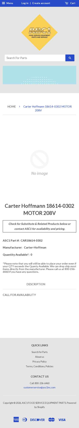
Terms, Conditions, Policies (39, 366)
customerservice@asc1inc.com (39, 387)
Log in (24, 3)
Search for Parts (40, 352)
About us (39, 356)
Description (35, 284)
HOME (11, 106)
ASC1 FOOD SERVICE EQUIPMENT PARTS (44, 402)
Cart (72, 3)
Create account (41, 3)
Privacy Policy (40, 361)
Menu (9, 3)
